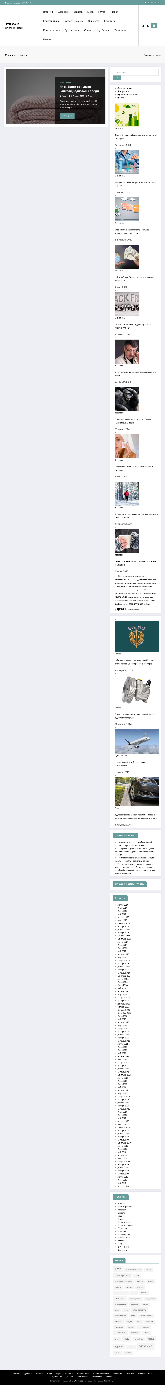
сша (117, 604)
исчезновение (120, 590)
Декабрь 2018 (124, 1167)
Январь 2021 (123, 1099)
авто (121, 576)
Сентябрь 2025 (124, 938)
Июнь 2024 (123, 985)
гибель (117, 583)
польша (150, 597)
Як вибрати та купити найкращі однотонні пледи (79, 89)
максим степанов (150, 593)
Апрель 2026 (123, 917)
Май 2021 (122, 1087)
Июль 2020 (123, 1112)
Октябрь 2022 (124, 1041)
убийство (146, 604)
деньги (123, 582)
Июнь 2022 (122, 1050)
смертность (141, 600)
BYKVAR (12, 23)
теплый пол (124, 604)
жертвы (136, 583)
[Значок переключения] (154, 25)
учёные (130, 609)
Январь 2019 (123, 1164)
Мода (90, 12)
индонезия (147, 586)
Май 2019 (122, 1152)
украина (121, 608)
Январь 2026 (123, 926)
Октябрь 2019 (123, 1139)
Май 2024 (122, 988)
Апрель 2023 (123, 1022)
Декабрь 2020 (124, 1102)
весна (132, 580)
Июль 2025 (123, 945)
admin (64, 96)
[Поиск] (143, 25)
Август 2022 (123, 1044)
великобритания (122, 579)
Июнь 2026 (123, 911)
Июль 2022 (122, 1047)
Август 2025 (123, 942)
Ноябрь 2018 (123, 1170)
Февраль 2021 (124, 1096)
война (155, 579)
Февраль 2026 (124, 923)
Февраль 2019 (124, 1161)
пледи (90, 96)
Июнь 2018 (122, 1180)
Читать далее (67, 116)
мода (124, 596)
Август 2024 (123, 979)
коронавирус (121, 593)
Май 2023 (122, 1019)
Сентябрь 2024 (124, 976)
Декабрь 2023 (124, 1003)
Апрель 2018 (123, 1186)
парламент (143, 597)
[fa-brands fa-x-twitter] (148, 2)
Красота (77, 12)
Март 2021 (122, 1093)
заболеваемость (145, 583)
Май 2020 (122, 1118)
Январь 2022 (123, 1065)
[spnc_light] (148, 25)
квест (141, 590)
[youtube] (158, 2)
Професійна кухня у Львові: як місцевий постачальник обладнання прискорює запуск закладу (134, 851)
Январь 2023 (123, 1031)
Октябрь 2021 (123, 1071)
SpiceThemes (109, 1381)
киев (145, 589)
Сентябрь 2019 (124, 1142)
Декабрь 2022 (124, 1034)
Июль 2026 (123, 908)
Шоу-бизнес (102, 30)
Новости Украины (73, 21)
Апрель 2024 (123, 991)
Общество (93, 21)
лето (141, 593)
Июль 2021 (122, 1081)
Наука (101, 12)
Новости (114, 12)
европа (129, 583)
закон (154, 583)
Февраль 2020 (124, 1127)
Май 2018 (122, 1183)
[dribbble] (152, 2)
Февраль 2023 (124, 1028)
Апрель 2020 (123, 1121)
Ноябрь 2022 (123, 1037)
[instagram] (155, 2)
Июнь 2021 (122, 1084)
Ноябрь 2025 (123, 932)
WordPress (78, 1381)
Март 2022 (122, 1059)
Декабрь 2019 (123, 1133)
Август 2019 (123, 1146)
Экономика (120, 30)
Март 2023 (122, 1025)
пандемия (135, 597)
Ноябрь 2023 (123, 1006)
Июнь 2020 (123, 1115)
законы (118, 586)
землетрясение (137, 587)
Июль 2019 (122, 1149)
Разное (47, 39)
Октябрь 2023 (124, 1010)
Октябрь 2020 (124, 1109)
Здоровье (63, 12)
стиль (152, 600)
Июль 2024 (123, 982)
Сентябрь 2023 (124, 1013)
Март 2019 (122, 1158)
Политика (109, 21)
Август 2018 (123, 1177)
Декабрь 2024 (124, 966)
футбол (137, 609)
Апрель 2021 (123, 1090)
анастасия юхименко (132, 576)
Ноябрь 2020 (123, 1105)
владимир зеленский (143, 579)
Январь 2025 (123, 963)
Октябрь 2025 (124, 935)
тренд (132, 603)
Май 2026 (122, 914)
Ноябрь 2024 (123, 969)
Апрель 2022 (123, 1056)
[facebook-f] (145, 2)
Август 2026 (123, 905)
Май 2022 (122, 1053)
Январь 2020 (123, 1130)
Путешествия (72, 30)
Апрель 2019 (123, 1155)
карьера (136, 590)
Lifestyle (48, 12)
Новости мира (51, 21)
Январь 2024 (123, 1000)
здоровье (126, 586)
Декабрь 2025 (124, 929)
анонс (142, 576)
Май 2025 (122, 951)
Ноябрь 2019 (123, 1136)
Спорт (87, 30)
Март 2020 (122, 1124)
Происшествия (51, 30)
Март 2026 (122, 920)
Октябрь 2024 (124, 973)
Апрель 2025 (123, 954)
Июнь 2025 (123, 948)
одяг (129, 597)
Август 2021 (123, 1078)
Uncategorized (125, 1206)
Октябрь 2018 (123, 1173)
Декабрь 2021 (123, 1068)
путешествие (120, 600)
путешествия (130, 600)
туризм (139, 604)
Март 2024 (122, 994)
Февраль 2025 (124, 960)
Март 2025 (122, 957)
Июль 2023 (122, 1016)
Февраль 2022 (124, 1062)
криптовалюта (133, 593)
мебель (118, 597)
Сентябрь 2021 (124, 1074)
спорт (148, 600)
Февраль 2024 (124, 997)
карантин (129, 590)
